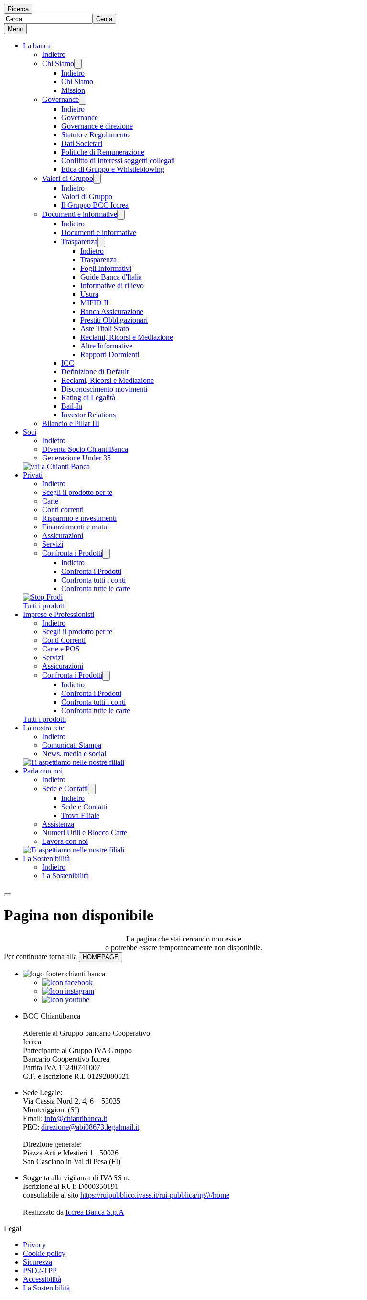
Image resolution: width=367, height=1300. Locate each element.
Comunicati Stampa (71, 745)
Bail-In (71, 406)
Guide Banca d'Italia (111, 277)
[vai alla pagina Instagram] (68, 991)
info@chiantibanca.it (75, 1118)
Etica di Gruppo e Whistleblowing (112, 169)
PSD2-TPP (40, 1270)
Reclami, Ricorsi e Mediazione (126, 337)
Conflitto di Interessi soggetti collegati (118, 161)
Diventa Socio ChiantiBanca (85, 449)
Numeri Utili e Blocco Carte (84, 833)
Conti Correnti (64, 640)
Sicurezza (37, 1262)
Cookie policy (44, 1253)
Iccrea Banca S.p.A (94, 1212)
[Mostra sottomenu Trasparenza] (101, 242)
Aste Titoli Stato (104, 329)
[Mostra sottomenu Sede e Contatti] (92, 789)
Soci (29, 432)
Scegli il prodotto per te (77, 492)
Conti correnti (63, 509)
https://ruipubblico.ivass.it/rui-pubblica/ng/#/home (154, 1195)
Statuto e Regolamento (95, 135)
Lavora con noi (65, 841)
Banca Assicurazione (111, 311)
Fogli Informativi (105, 268)
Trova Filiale (80, 815)
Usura (89, 294)
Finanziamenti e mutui (75, 527)
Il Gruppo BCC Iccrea (95, 205)
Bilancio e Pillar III (70, 423)
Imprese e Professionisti (58, 614)
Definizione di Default (95, 372)
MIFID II (94, 303)
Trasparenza (79, 241)
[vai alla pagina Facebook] (67, 982)
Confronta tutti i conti (93, 580)
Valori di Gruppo (67, 178)
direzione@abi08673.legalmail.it (90, 1127)
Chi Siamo (58, 63)
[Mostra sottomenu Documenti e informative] (121, 215)
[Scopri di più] (56, 466)
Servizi (52, 544)
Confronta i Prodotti (72, 553)
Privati (33, 475)
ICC (67, 363)
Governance (60, 99)
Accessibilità (42, 1279)
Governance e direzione (97, 126)
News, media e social (74, 754)
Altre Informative (106, 346)
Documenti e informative (79, 214)
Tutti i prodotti (44, 606)
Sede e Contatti (65, 788)
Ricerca (18, 8)
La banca (37, 46)
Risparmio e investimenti (79, 518)
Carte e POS (61, 649)
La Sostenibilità (46, 858)
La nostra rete (43, 728)
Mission (73, 90)
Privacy (34, 1245)
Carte (50, 501)
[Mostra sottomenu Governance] (82, 100)
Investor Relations (88, 415)
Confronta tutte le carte (95, 588)
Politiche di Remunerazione (102, 152)
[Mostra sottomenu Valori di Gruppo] (97, 179)
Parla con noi (43, 771)
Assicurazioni (62, 535)
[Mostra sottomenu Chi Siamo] (78, 64)
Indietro (53, 54)
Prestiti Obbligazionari (114, 320)
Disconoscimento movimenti (104, 389)
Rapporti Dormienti (109, 354)
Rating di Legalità (88, 397)
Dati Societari (81, 143)
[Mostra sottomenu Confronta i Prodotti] (106, 554)
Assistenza (58, 824)
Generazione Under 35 (76, 458)
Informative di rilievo (112, 285)
